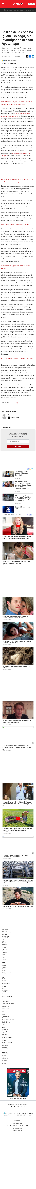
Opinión (4, 957)
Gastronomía (5, 1053)
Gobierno (4, 949)
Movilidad (5, 1018)
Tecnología (5, 938)
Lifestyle (4, 1047)
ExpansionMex (22, 1107)
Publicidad (18, 1120)
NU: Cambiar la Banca (18, 1099)
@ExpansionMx (11, 63)
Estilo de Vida (6, 1062)
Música (4, 995)
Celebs (4, 982)
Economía (28, 10)
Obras (3, 939)
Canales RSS (17, 1128)
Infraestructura (6, 1004)
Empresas (16, 10)
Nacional (13, 403)
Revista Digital (31, 3)
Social (3, 1014)
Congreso (5, 952)
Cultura (4, 973)
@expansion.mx (18, 1106)
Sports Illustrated (7, 1037)
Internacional (5, 936)
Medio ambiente (6, 1013)
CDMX (3, 954)
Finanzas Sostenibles (8, 1019)
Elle (3, 977)
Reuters (10, 415)
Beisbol (4, 1040)
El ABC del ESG (6, 1022)
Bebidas (4, 1055)
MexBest (4, 1052)
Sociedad (4, 959)
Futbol (3, 1039)
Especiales (5, 1034)
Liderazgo (5, 1031)
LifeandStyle (5, 944)
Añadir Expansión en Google (10, 60)
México (4, 951)
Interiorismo (5, 1008)
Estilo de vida (6, 983)
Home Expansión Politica (9, 933)
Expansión (5, 930)
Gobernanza (5, 1016)
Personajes (5, 1058)
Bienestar (4, 1060)
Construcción (6, 1001)
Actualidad (5, 1029)
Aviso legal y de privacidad (17, 1125)
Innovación (5, 1021)
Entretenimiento (6, 990)
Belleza (4, 970)
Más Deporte (5, 1045)
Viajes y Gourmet (7, 972)
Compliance (17, 1123)
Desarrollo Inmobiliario (8, 1003)
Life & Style (5, 987)
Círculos (4, 967)
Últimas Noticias (8, 10)
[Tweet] (27, 56)
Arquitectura (5, 1006)
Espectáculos (6, 964)
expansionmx (12, 1107)
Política (22, 10)
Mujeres (4, 942)
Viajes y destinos (7, 1057)
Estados (4, 955)
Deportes (4, 991)
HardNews (20, 403)
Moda (3, 969)
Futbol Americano (7, 1042)
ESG (3, 941)
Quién (3, 962)
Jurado (4, 1063)
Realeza (4, 965)
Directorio (17, 1130)
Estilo (3, 988)
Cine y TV (5, 993)
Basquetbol (5, 1044)
